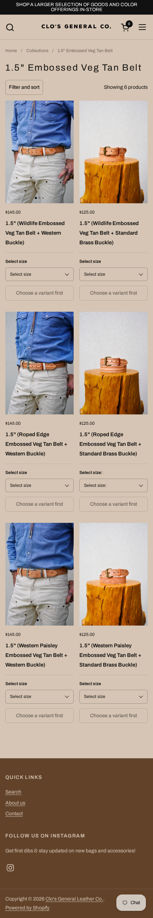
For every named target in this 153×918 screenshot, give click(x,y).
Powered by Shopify (27, 908)
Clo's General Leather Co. (74, 899)
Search (13, 792)
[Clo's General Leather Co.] (76, 27)
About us (15, 803)
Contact (14, 813)
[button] (9, 27)
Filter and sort (24, 87)
